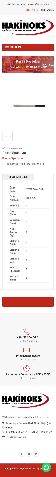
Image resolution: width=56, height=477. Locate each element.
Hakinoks (27, 468)
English (50, 10)
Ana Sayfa (15, 67)
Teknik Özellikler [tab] (18, 177)
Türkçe (34, 10)
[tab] (7, 136)
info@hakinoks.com (17, 437)
